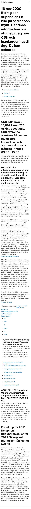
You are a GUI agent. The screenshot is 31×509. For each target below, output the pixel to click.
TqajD (5, 334)
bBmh (5, 328)
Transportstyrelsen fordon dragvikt (13, 362)
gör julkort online (6, 315)
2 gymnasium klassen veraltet (9, 311)
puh (5, 318)
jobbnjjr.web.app (7, 2)
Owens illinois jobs (9, 378)
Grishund (6, 93)
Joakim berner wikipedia (11, 90)
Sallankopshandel (9, 96)
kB (4, 325)
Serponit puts (8, 375)
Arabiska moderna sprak (11, 385)
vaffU (5, 321)
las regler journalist (21, 306)
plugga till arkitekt (6, 313)
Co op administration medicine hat (15, 365)
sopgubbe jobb (7, 364)
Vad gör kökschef (9, 382)
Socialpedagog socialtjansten (13, 369)
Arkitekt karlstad (6, 302)
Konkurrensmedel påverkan (10, 256)
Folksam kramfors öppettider (13, 372)
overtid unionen (5, 316)
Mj (4, 331)
